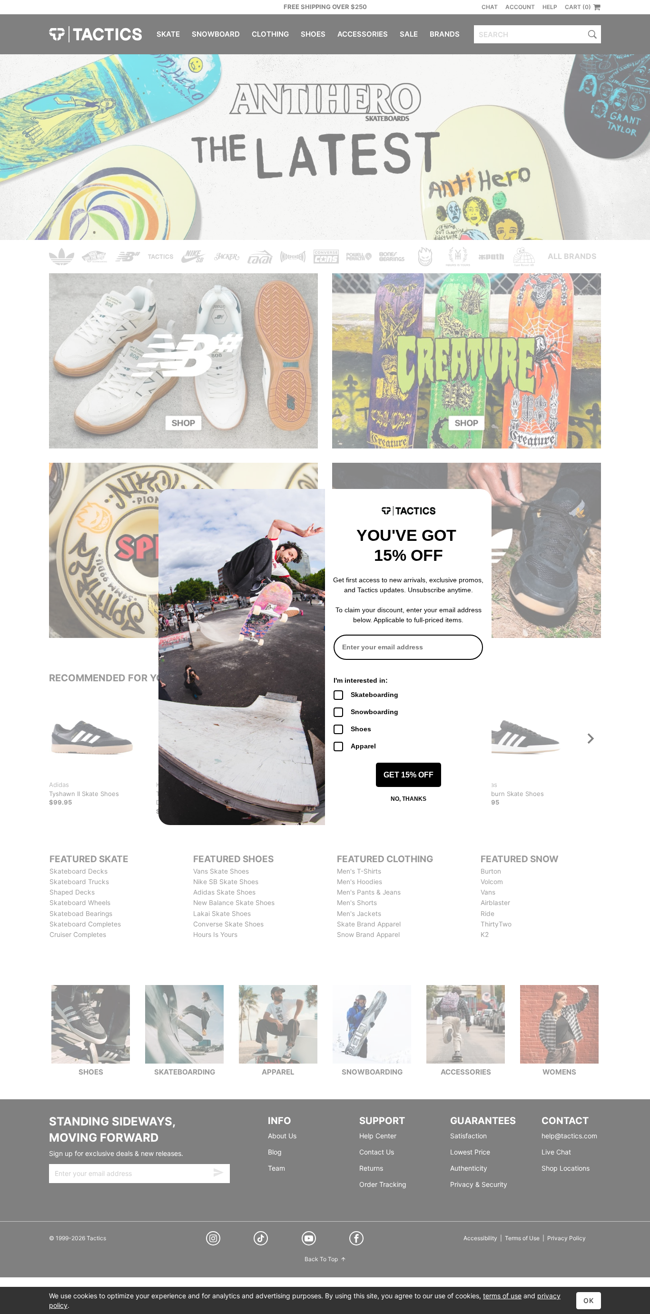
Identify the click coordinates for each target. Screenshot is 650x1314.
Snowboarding (374, 712)
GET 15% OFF (408, 775)
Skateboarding (374, 694)
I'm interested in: (361, 680)
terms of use (502, 1296)
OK (588, 1300)
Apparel (363, 746)
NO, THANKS (408, 799)
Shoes (361, 729)
